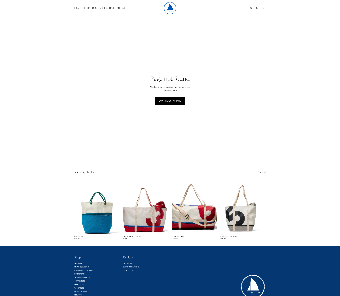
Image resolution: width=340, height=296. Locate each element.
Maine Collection (82, 267)
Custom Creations (131, 267)
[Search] (251, 8)
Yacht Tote (79, 288)
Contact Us (128, 270)
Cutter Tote (79, 281)
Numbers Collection (83, 270)
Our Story (127, 263)
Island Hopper (80, 291)
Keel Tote (78, 295)
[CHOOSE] (115, 230)
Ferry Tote (79, 284)
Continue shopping (170, 100)
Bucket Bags (79, 274)
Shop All (78, 263)
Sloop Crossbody (82, 277)
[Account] (257, 8)
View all (262, 172)
